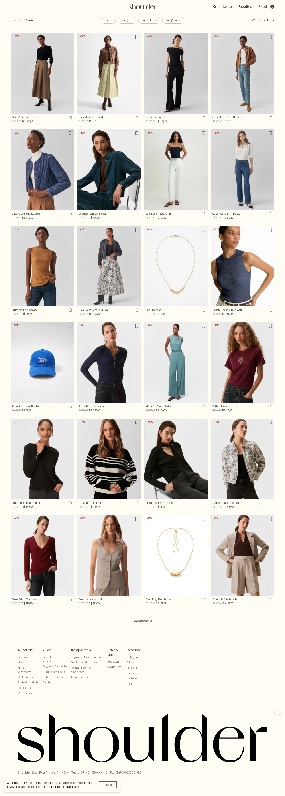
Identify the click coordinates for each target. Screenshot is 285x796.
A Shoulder (26, 650)
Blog (129, 683)
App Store (113, 661)
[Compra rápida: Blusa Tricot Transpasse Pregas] (70, 599)
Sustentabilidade (28, 682)
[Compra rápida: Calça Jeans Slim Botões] (270, 117)
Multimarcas (25, 677)
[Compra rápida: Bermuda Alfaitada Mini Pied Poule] (270, 599)
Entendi (107, 784)
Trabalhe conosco (53, 677)
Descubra (134, 650)
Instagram (133, 657)
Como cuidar (25, 687)
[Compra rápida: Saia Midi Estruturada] (136, 117)
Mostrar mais (142, 621)
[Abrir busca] (214, 6)
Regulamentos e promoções (87, 657)
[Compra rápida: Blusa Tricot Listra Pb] (136, 503)
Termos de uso (79, 677)
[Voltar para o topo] (277, 712)
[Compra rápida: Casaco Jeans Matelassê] (70, 214)
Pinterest (132, 673)
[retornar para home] (142, 6)
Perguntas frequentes (55, 666)
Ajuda (47, 650)
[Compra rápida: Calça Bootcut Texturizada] (203, 117)
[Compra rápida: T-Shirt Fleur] (270, 406)
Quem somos (25, 657)
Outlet (30, 20)
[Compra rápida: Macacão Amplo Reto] (203, 406)
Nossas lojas (25, 662)
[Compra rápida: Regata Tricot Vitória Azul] (270, 310)
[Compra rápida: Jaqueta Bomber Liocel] (136, 214)
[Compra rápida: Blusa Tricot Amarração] (203, 503)
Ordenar (268, 20)
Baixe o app (112, 652)
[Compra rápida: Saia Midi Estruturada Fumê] (70, 117)
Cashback (48, 682)
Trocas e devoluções (54, 671)
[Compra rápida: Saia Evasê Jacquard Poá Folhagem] (136, 310)
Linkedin (132, 667)
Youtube (132, 678)
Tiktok (130, 662)
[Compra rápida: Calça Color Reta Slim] (203, 214)
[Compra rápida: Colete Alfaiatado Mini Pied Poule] (136, 599)
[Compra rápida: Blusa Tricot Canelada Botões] (136, 406)
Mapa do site (25, 693)
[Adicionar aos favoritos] (70, 37)
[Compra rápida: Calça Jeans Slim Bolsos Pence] (270, 214)
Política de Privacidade (65, 786)
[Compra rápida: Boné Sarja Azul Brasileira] (70, 406)
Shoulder (17, 20)
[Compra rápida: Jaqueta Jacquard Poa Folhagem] (270, 503)
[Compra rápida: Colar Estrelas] (203, 310)
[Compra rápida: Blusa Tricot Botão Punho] (70, 503)
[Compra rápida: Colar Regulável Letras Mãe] (203, 599)
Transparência (81, 650)
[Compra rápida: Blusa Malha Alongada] (70, 310)
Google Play (114, 667)
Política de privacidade (84, 662)
